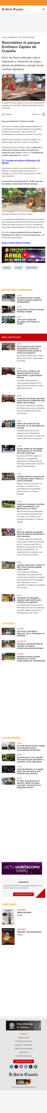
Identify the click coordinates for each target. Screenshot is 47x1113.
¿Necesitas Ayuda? (23, 1061)
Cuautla (18, 268)
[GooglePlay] (35, 1066)
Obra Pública (32, 268)
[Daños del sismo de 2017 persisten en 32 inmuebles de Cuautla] (8, 431)
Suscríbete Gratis (23, 894)
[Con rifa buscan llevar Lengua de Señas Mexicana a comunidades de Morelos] (8, 746)
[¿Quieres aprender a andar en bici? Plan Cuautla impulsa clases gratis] (8, 576)
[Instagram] (21, 1066)
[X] (16, 1066)
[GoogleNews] (26, 1066)
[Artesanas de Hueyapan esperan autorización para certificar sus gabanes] (8, 605)
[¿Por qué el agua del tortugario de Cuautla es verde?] (8, 320)
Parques (6, 268)
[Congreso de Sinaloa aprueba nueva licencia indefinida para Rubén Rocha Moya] (8, 406)
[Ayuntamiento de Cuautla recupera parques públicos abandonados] (8, 298)
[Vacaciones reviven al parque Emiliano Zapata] (8, 309)
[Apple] (30, 1066)
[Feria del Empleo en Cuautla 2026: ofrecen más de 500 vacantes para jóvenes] (8, 770)
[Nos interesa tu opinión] (23, 1025)
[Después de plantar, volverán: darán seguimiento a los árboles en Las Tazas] (8, 513)
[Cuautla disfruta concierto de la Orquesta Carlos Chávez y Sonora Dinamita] (8, 485)
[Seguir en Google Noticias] (43, 114)
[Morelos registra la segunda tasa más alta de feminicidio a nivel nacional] (8, 543)
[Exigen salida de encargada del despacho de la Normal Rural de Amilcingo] (8, 457)
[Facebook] (11, 1066)
